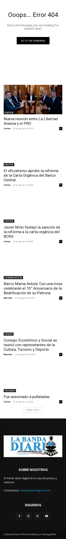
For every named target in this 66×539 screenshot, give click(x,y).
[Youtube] (46, 516)
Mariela (8, 297)
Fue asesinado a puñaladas (27, 397)
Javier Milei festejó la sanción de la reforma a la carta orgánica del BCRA (32, 232)
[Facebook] (19, 516)
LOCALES (8, 334)
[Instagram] (28, 516)
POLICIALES (10, 390)
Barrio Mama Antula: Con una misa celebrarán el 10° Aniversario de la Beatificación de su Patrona (33, 288)
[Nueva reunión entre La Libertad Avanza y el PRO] (33, 99)
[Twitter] (37, 516)
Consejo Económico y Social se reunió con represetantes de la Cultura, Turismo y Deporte (30, 345)
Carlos (7, 128)
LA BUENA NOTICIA (13, 277)
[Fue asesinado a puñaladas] (33, 377)
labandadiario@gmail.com (35, 490)
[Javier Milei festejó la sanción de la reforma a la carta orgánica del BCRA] (33, 208)
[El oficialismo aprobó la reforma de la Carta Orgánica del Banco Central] (33, 151)
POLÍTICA (9, 112)
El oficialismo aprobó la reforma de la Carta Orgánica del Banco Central (31, 175)
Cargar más (32, 409)
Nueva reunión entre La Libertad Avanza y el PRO (31, 121)
